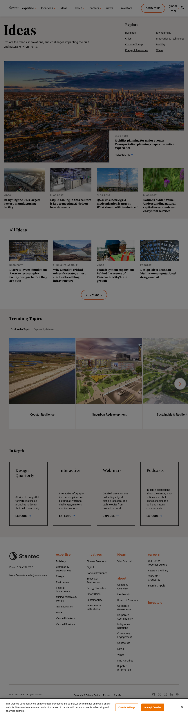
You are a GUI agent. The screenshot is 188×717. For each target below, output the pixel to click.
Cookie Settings (126, 707)
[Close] (182, 707)
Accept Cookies (152, 707)
